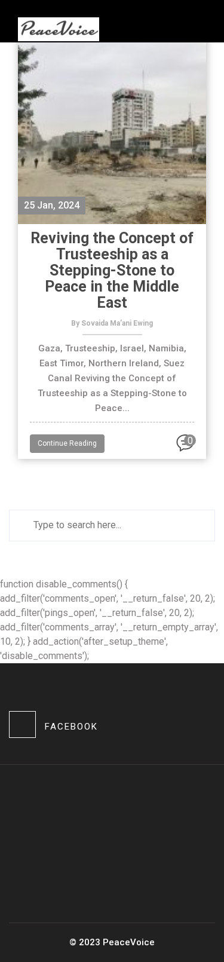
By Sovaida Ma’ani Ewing (112, 323)
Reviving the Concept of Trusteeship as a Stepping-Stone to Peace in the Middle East (112, 270)
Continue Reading (67, 443)
